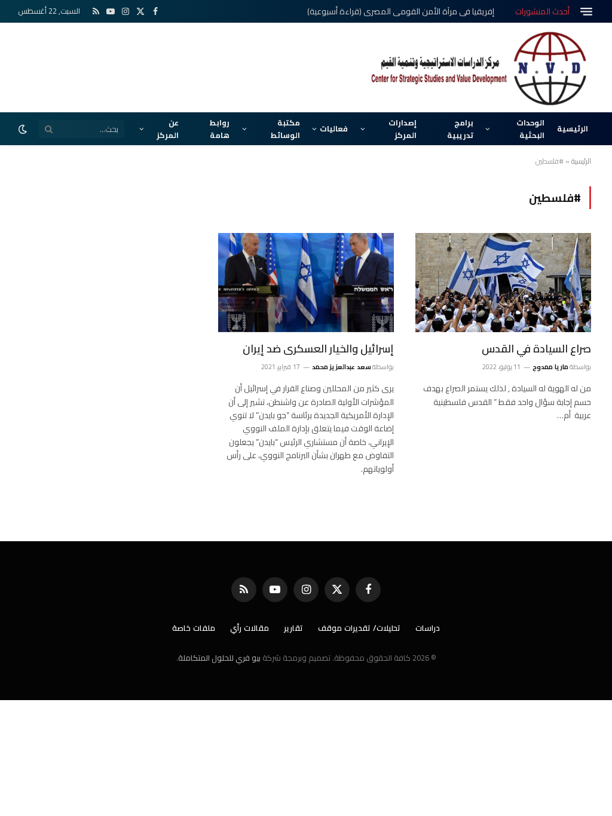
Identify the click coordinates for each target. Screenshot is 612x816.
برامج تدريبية (460, 128)
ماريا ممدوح (550, 367)
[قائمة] (586, 11)
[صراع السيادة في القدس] (503, 282)
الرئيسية (572, 128)
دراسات (427, 628)
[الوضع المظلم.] (24, 129)
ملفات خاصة (193, 628)
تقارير (293, 628)
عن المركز (168, 128)
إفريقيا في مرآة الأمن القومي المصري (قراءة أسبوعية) (400, 11)
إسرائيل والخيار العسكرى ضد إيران (318, 349)
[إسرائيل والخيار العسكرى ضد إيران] (306, 282)
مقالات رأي (249, 628)
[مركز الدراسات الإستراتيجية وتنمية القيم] (480, 67)
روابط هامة (220, 128)
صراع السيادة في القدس (536, 349)
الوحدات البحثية (530, 128)
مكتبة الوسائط (285, 128)
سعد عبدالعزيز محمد (341, 367)
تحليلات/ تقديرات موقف (359, 628)
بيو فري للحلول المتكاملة (219, 658)
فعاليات (334, 128)
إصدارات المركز (402, 128)
